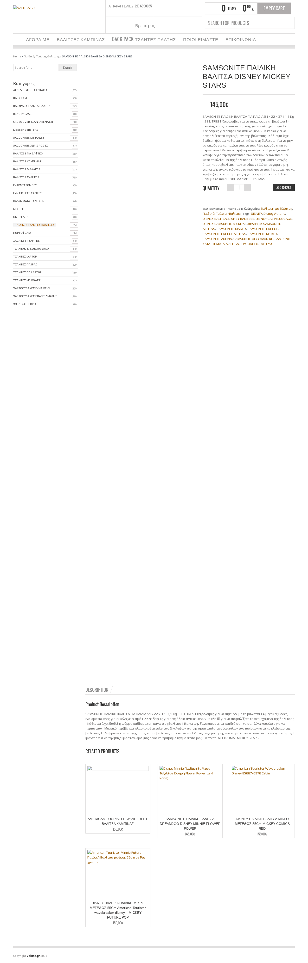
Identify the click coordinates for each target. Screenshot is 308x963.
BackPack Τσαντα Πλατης (31, 106)
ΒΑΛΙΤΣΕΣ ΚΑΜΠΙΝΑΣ (81, 39)
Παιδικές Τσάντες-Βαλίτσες (41, 56)
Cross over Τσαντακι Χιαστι (33, 121)
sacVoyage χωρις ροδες (30, 145)
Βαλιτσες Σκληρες (26, 177)
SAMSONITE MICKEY (262, 234)
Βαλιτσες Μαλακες (26, 169)
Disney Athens (274, 213)
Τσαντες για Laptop (27, 272)
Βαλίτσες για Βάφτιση (276, 208)
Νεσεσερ (19, 209)
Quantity (211, 188)
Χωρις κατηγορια (24, 304)
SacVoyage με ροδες (28, 137)
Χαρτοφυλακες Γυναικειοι (31, 288)
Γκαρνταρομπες (25, 185)
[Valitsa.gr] (24, 7)
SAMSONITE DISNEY (231, 229)
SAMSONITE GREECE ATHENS (224, 234)
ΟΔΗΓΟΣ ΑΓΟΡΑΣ (260, 244)
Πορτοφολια (22, 232)
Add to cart (283, 187)
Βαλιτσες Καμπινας (27, 161)
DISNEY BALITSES (241, 219)
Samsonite (253, 224)
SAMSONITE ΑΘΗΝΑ (217, 239)
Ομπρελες (20, 217)
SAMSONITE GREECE (263, 229)
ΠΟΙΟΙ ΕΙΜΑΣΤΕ (200, 39)
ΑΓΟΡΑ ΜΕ (38, 39)
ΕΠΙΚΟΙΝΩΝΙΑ (240, 39)
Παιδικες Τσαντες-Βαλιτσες (34, 225)
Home (17, 56)
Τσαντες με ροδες (26, 280)
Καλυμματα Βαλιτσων (29, 201)
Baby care (20, 98)
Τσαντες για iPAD (25, 264)
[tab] (99, 689)
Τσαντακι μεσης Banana (31, 248)
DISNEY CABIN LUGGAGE (274, 219)
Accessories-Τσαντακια (30, 90)
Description (96, 690)
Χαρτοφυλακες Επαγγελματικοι (35, 296)
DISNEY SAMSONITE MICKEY (223, 224)
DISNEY (256, 213)
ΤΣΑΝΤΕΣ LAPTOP (25, 256)
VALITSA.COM (236, 244)
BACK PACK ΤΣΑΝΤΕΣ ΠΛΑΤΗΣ (144, 39)
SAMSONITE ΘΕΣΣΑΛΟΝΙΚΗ (253, 239)
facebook (164, 25)
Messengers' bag (25, 129)
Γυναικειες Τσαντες (27, 193)
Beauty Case (22, 114)
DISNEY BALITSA (215, 219)
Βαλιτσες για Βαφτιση (28, 153)
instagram (170, 25)
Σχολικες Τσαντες (26, 240)
